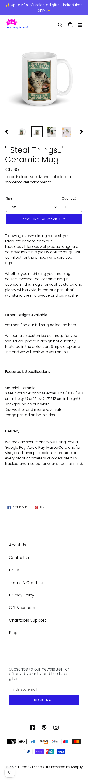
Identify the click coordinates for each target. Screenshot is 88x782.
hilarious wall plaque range (48, 246)
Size (9, 198)
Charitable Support (27, 620)
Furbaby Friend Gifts (34, 767)
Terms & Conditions (28, 582)
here (72, 324)
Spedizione (39, 176)
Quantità (69, 198)
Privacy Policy (21, 595)
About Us (17, 545)
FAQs (14, 570)
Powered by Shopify (67, 767)
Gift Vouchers (22, 607)
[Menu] (80, 25)
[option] (44, 78)
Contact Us (19, 557)
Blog (13, 633)
